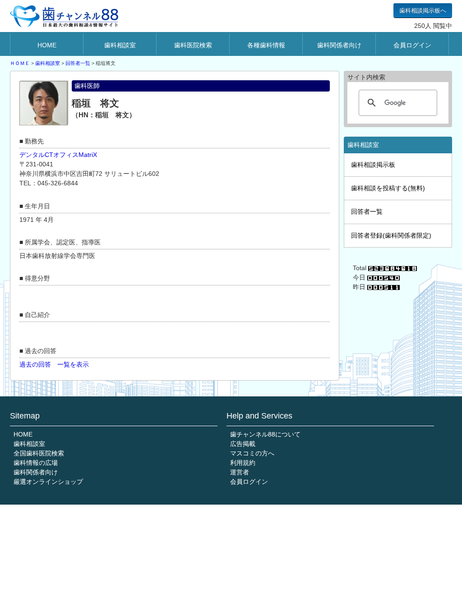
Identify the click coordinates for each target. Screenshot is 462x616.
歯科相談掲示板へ (422, 10)
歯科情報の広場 (36, 462)
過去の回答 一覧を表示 (54, 364)
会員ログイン (412, 45)
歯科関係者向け (339, 45)
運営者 (239, 472)
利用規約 (242, 462)
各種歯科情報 (266, 45)
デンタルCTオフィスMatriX (58, 154)
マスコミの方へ (252, 453)
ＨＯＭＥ (20, 63)
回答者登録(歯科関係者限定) (391, 235)
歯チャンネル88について (265, 434)
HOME (46, 45)
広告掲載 (242, 443)
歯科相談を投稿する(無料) (388, 188)
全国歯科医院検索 (39, 453)
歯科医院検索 (193, 45)
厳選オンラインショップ (48, 481)
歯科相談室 (120, 45)
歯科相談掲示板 (373, 164)
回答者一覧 (77, 63)
